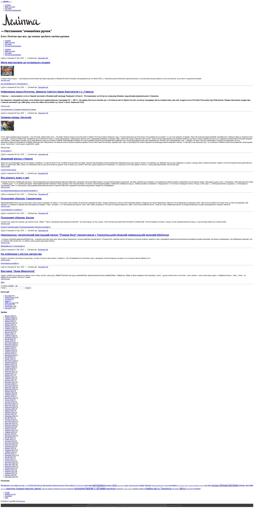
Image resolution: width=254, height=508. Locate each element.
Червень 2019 (10, 350)
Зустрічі (8, 299)
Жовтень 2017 (10, 371)
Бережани (4, 263)
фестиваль (175, 489)
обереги (57, 489)
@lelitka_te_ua (10, 494)
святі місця (22, 109)
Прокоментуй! (43, 58)
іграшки (197, 489)
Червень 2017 (10, 377)
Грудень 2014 (10, 419)
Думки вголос (9, 297)
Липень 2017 (9, 375)
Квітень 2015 (9, 414)
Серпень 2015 (10, 409)
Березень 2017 (10, 382)
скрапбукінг (119, 489)
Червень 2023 (10, 327)
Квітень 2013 (9, 453)
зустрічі (166, 485)
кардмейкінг (173, 485)
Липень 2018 (9, 364)
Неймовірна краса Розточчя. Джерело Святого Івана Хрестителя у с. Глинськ (47, 91)
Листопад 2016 (10, 386)
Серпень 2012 (10, 468)
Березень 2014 (10, 436)
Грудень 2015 (10, 402)
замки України (35, 227)
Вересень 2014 (10, 425)
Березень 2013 (10, 455)
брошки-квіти (80, 485)
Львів (12, 485)
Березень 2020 (10, 337)
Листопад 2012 (10, 462)
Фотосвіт (8, 308)
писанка (63, 489)
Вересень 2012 (10, 466)
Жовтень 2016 (10, 387)
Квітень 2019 (9, 353)
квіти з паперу (181, 485)
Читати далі (5, 80)
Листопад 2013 (10, 443)
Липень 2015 (9, 411)
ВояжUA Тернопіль (7, 227)
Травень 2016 (10, 394)
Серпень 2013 (10, 446)
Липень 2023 (9, 325)
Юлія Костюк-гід (35, 485)
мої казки (3, 489)
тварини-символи (139, 489)
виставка (4, 84)
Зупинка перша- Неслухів (16, 117)
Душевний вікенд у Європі (17, 158)
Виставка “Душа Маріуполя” (18, 271)
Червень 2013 (10, 450)
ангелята (61, 485)
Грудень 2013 (10, 441)
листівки (207, 485)
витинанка (4, 191)
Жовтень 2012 (10, 464)
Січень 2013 (9, 459)
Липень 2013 (9, 448)
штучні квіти (190, 489)
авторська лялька (50, 485)
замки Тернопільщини (22, 227)
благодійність (70, 485)
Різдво (27, 485)
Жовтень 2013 (10, 445)
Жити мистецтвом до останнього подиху (25, 62)
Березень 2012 (10, 477)
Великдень (5, 485)
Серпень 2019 (10, 346)
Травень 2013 (10, 452)
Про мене (8, 8)
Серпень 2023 (10, 323)
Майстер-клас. (19, 485)
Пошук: (3, 288)
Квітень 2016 (9, 396)
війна (2, 246)
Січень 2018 (9, 369)
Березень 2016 (10, 398)
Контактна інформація (13, 10)
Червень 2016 (10, 393)
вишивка (108, 485)
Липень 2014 (9, 428)
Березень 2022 (10, 330)
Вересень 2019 (10, 344)
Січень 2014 (9, 439)
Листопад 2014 (10, 421)
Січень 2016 (9, 400)
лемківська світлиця (19, 191)
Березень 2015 (10, 416)
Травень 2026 (10, 318)
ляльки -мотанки (246, 485)
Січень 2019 (9, 359)
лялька (215, 485)
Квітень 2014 (9, 434)
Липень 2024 (9, 321)
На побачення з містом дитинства (21, 254)
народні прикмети (48, 489)
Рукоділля (8, 306)
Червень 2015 (10, 412)
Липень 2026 (9, 316)
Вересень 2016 (10, 389)
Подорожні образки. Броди (17, 217)
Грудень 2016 (10, 384)
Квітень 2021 (9, 332)
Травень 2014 (10, 432)
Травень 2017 (10, 378)
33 (16, 286)
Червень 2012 (10, 471)
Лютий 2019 (9, 357)
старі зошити (128, 489)
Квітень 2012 (9, 475)
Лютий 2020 (9, 339)
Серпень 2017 (10, 373)
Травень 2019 (10, 352)
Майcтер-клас (10, 7)
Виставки (8, 296)
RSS (6, 498)
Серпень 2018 (10, 362)
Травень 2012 (10, 473)
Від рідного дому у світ (15, 177)
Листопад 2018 (10, 360)
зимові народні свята (157, 485)
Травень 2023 (10, 328)
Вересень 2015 (10, 407)
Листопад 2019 (10, 343)
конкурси (196, 485)
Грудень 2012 (10, 461)
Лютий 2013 (9, 457)
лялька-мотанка (228, 485)
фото (26, 84)
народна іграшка (15, 488)
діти (114, 485)
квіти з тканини (189, 485)
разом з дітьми (13, 109)
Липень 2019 (9, 348)
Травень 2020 (10, 335)
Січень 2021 (9, 334)
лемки (10, 191)
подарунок (70, 489)
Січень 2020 (9, 341)
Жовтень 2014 (10, 423)
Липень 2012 (9, 470)
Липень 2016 (9, 391)
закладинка (120, 485)
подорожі (4, 109)
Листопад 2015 (10, 403)
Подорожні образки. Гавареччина (21, 198)
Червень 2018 (10, 366)
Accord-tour (5, 170)
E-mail (7, 492)
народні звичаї (33, 488)
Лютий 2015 (9, 418)
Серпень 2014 (10, 427)
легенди (202, 485)
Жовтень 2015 (10, 405)
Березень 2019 (10, 355)
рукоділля (111, 488)
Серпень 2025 (10, 319)
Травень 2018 (10, 368)
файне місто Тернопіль (15, 84)
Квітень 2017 (9, 380)
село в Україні (31, 109)
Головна (8, 5)
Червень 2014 (10, 430)
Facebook (8, 496)
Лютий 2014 (9, 437)
